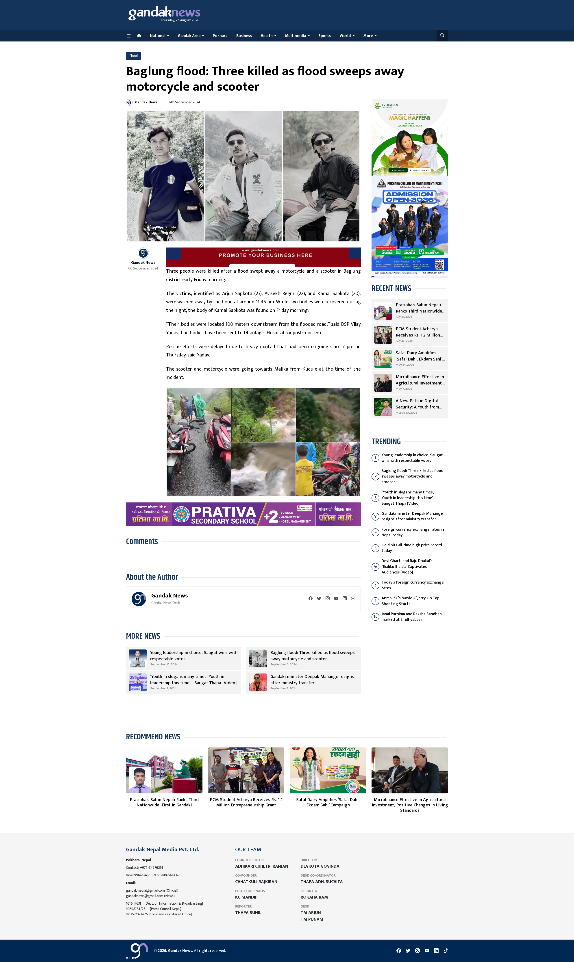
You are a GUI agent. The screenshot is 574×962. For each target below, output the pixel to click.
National (157, 36)
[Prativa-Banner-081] (243, 514)
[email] (353, 599)
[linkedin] (345, 599)
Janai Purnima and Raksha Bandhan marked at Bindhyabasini (412, 617)
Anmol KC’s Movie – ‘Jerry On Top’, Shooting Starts (411, 601)
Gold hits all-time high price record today (412, 548)
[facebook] (311, 599)
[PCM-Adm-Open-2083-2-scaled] (410, 227)
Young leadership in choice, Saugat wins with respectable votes (193, 656)
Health (267, 36)
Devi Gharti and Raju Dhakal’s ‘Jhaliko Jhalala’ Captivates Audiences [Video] (407, 566)
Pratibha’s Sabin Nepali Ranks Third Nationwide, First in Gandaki (419, 311)
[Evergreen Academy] (410, 137)
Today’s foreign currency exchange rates (413, 585)
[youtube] (336, 599)
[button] (442, 35)
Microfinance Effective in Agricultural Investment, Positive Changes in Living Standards (410, 805)
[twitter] (319, 599)
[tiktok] (446, 950)
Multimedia (295, 36)
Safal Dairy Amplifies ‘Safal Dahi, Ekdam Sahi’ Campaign (419, 359)
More (368, 36)
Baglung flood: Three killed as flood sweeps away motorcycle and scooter (312, 656)
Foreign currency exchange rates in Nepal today (413, 532)
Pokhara (220, 36)
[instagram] (328, 599)
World (345, 36)
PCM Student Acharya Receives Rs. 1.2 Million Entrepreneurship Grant (418, 335)
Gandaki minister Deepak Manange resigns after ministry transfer (312, 680)
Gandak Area (189, 36)
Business (244, 36)
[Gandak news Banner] (263, 257)
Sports (324, 36)
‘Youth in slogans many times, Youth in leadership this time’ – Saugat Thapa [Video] (193, 680)
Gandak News (169, 596)
